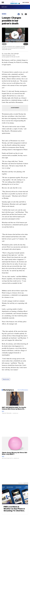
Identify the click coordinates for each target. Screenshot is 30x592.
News (4, 14)
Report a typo (6, 379)
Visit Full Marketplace (23, 389)
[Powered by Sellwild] (25, 483)
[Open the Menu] (2, 2)
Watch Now (25, 2)
